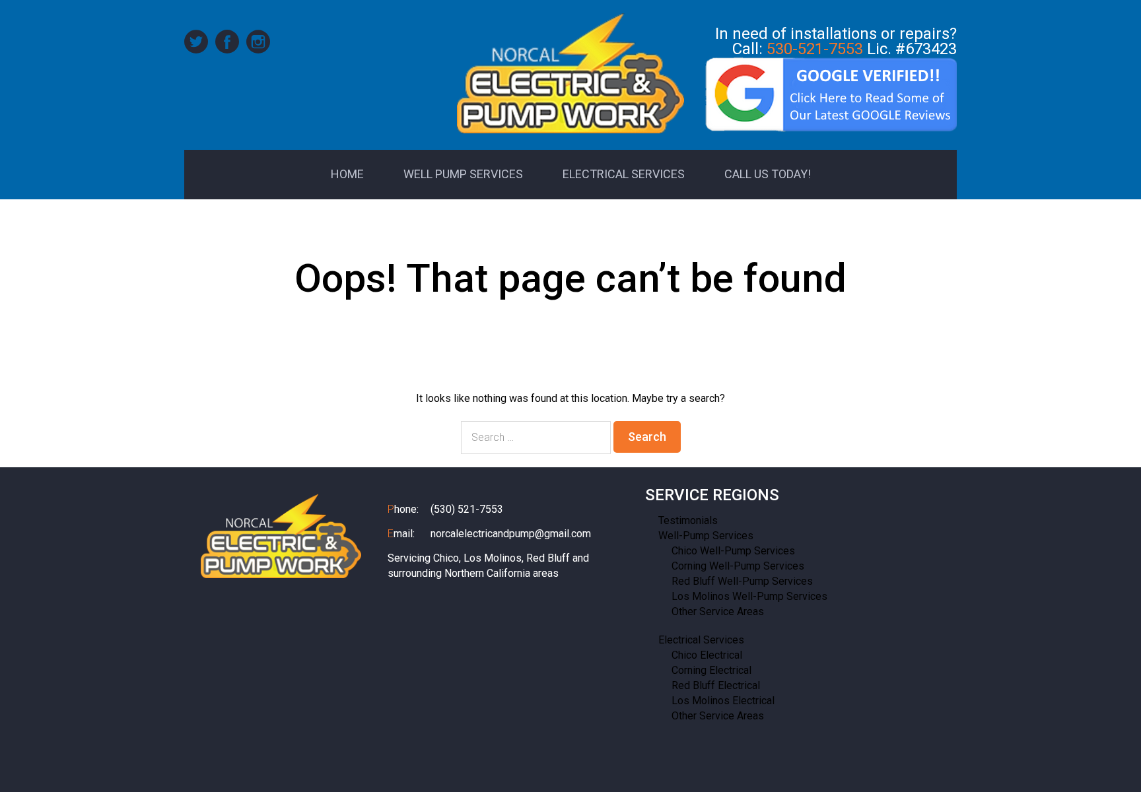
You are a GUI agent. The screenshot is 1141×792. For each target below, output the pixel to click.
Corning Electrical (711, 670)
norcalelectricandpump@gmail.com (511, 533)
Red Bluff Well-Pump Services (742, 581)
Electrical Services (701, 640)
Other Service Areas (718, 611)
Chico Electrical (707, 655)
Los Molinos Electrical (723, 700)
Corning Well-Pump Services (738, 566)
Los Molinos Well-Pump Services (749, 596)
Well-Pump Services (705, 535)
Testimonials (688, 520)
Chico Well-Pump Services (733, 550)
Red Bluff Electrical (716, 685)
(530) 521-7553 (467, 509)
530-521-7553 (815, 49)
